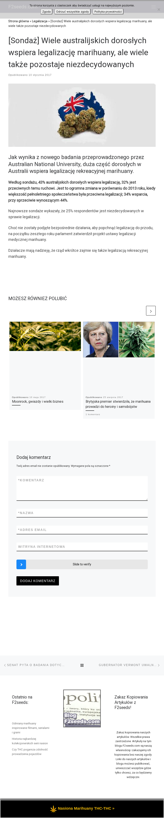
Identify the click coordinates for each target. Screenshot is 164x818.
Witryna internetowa (41, 546)
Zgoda (46, 11)
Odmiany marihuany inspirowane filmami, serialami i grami (30, 728)
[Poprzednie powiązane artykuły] (140, 310)
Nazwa (26, 513)
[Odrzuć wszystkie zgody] (159, 9)
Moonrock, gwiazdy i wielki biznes (37, 401)
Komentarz (31, 480)
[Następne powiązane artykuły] (151, 310)
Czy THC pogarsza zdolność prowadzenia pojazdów (30, 752)
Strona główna (18, 21)
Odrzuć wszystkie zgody (72, 11)
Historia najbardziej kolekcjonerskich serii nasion (30, 741)
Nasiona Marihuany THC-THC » (86, 808)
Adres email (32, 530)
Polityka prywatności (108, 11)
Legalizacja (39, 21)
